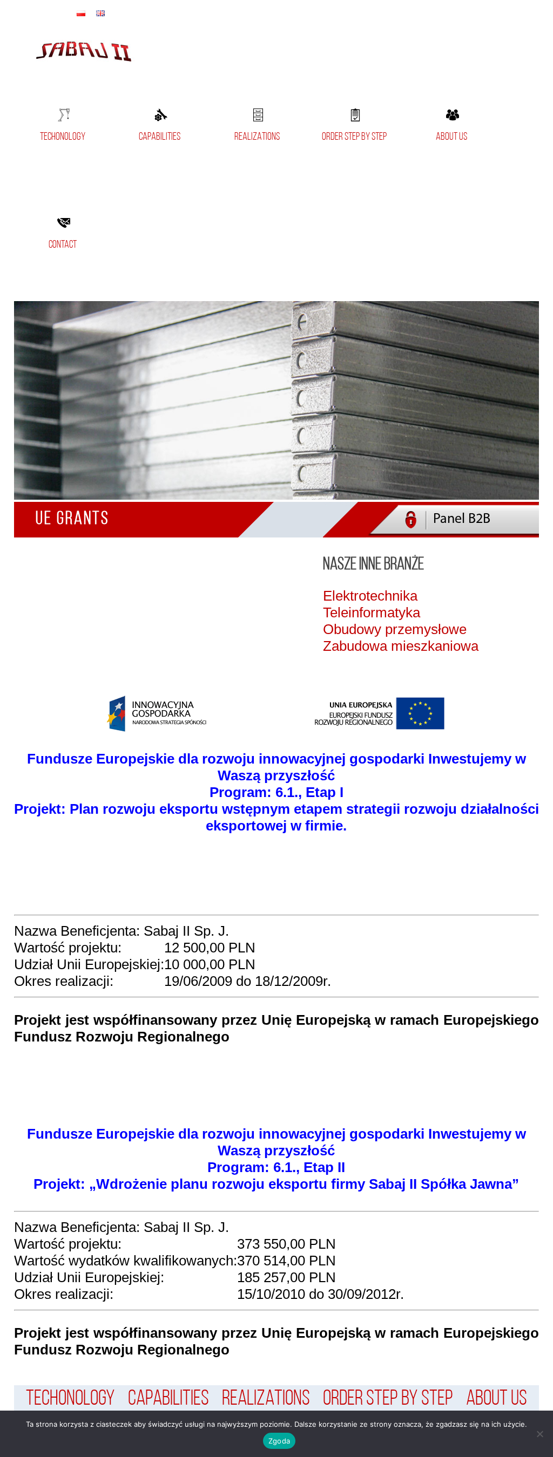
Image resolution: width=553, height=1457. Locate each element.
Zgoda (279, 1440)
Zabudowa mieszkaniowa (400, 646)
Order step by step (354, 137)
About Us (451, 137)
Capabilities (159, 137)
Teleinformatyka (371, 612)
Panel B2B (461, 519)
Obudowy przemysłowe (395, 629)
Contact (63, 245)
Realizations (257, 137)
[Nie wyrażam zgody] (539, 1433)
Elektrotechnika (370, 596)
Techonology (62, 137)
